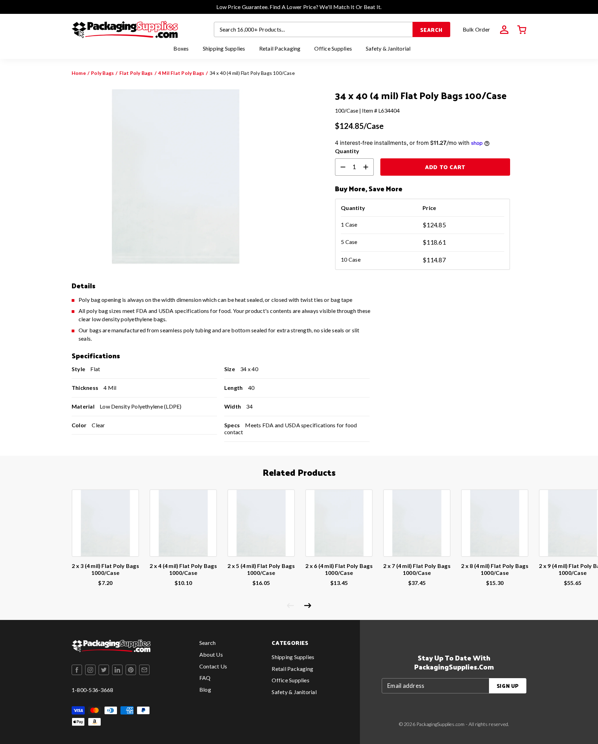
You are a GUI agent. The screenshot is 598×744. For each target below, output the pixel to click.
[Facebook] (77, 670)
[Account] (504, 30)
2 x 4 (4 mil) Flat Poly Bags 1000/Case (183, 569)
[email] (144, 670)
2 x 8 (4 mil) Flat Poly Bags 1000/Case (494, 569)
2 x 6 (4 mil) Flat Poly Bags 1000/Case (339, 569)
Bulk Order (476, 29)
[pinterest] (131, 670)
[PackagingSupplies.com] (125, 29)
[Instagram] (90, 670)
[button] (521, 29)
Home (79, 73)
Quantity (347, 151)
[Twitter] (104, 670)
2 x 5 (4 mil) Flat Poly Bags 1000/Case (261, 569)
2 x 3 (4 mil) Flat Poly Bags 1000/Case (105, 569)
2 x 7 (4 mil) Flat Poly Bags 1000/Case (417, 569)
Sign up (508, 685)
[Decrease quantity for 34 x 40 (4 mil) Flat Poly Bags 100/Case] (340, 167)
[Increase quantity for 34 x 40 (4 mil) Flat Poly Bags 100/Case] (368, 167)
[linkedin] (117, 670)
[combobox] (313, 29)
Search (431, 29)
